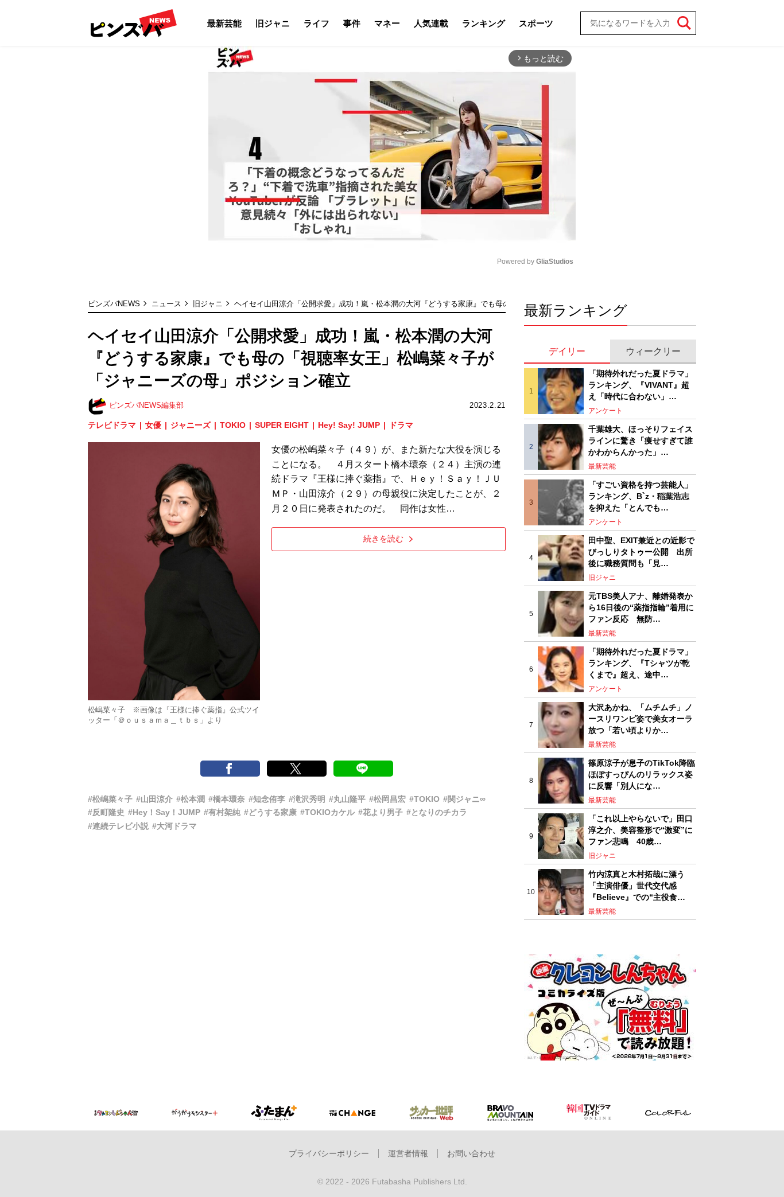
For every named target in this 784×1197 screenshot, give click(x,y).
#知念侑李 (267, 799)
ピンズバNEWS (114, 303)
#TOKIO (424, 799)
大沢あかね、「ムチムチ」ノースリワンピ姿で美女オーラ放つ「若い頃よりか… (640, 718)
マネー (387, 23)
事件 (351, 23)
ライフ (316, 23)
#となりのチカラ (436, 812)
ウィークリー (653, 351)
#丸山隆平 (347, 799)
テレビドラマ (112, 425)
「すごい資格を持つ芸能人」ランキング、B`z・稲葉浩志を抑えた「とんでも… (640, 496)
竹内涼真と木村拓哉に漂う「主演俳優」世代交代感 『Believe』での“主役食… (636, 885)
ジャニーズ (190, 425)
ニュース (166, 303)
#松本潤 (190, 799)
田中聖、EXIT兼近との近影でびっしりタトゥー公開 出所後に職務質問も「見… (641, 551)
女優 (153, 425)
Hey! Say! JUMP (349, 425)
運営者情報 (408, 1153)
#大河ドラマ (174, 826)
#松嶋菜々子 (110, 799)
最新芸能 (224, 23)
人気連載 (431, 23)
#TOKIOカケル (327, 812)
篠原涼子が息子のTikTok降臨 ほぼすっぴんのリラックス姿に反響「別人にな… (642, 774)
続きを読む (383, 538)
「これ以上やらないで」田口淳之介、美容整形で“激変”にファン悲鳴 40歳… (640, 829)
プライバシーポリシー (329, 1153)
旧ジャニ (272, 23)
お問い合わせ (471, 1153)
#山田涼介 (154, 799)
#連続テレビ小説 (118, 826)
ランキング (483, 23)
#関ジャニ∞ (464, 799)
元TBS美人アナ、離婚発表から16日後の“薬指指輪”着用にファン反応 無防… (641, 607)
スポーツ (536, 23)
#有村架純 (222, 812)
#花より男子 (380, 812)
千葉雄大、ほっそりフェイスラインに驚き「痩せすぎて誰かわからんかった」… (640, 440)
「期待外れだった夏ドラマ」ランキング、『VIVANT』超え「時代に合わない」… (640, 384)
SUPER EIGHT (282, 425)
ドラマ (401, 425)
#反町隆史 (106, 812)
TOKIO (233, 425)
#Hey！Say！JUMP (164, 812)
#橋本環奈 (226, 799)
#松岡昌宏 (387, 799)
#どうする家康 (270, 812)
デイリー (567, 351)
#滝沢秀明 (307, 799)
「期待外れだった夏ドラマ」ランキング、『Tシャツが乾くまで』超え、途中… (640, 663)
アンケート (605, 410)
